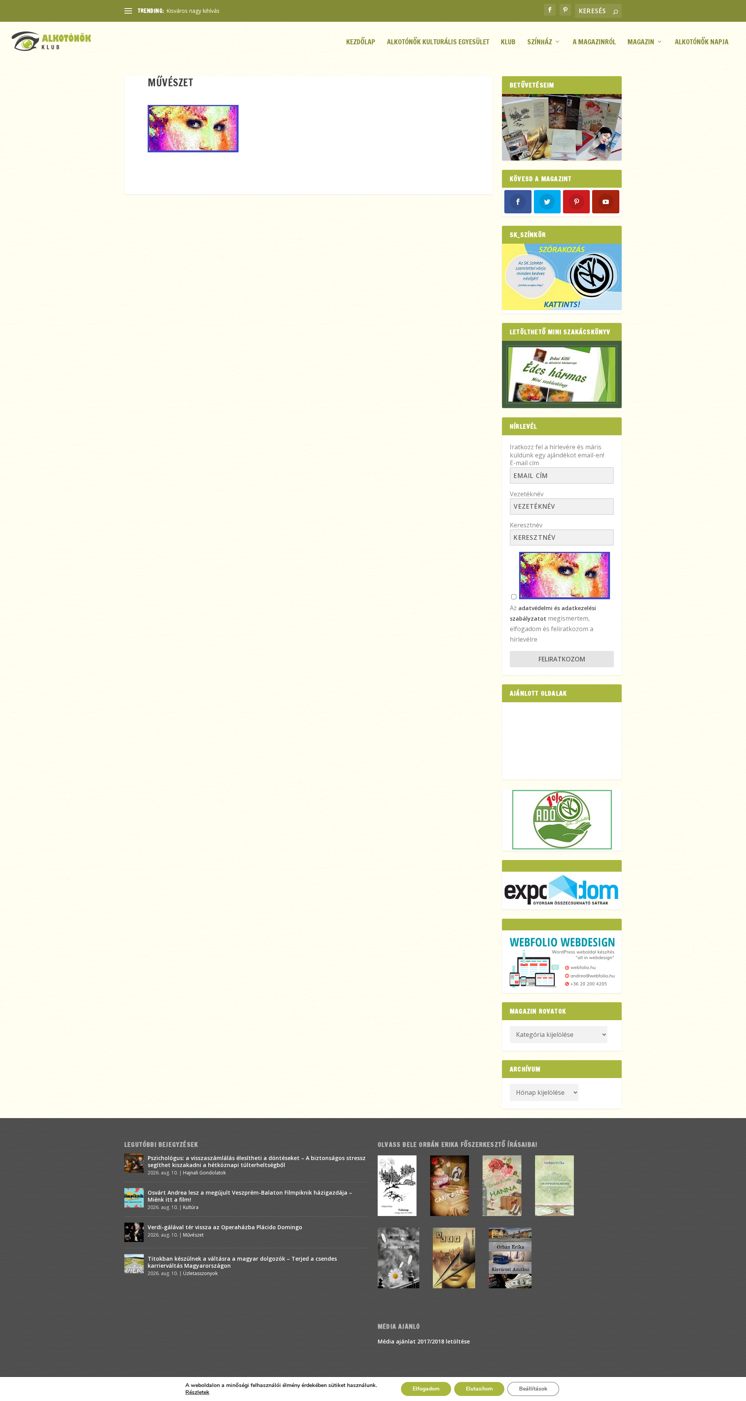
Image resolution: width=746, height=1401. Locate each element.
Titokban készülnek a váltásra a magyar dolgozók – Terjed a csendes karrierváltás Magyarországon (242, 1262)
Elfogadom (426, 1388)
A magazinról (594, 42)
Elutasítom (479, 1388)
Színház (539, 42)
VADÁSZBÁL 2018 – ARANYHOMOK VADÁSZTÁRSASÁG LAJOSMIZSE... (255, 10)
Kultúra (191, 1207)
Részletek (197, 1392)
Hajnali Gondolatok (204, 1172)
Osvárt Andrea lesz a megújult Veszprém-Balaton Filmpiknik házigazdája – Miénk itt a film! (250, 1196)
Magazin (640, 42)
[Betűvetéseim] (562, 127)
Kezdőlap (360, 42)
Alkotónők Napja (702, 42)
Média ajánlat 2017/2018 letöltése (424, 1341)
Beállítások (533, 1388)
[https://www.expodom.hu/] (562, 890)
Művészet (193, 1235)
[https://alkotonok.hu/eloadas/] (562, 308)
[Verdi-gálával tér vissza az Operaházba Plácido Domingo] (134, 1232)
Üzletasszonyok (200, 1273)
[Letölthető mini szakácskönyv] (562, 374)
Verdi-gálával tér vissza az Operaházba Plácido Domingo (225, 1227)
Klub (508, 42)
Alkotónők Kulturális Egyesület (438, 42)
